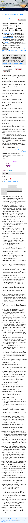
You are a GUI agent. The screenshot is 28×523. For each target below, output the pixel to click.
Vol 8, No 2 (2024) (14, 14)
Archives (7, 14)
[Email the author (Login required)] (25, 36)
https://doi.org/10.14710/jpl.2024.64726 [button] (13, 63)
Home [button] (3, 14)
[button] (2, 47)
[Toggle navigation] (25, 10)
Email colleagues (23, 150)
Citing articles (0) (12, 187)
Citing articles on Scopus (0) (8, 190)
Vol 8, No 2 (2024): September (11, 181)
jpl (2, 10)
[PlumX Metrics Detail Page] (7, 165)
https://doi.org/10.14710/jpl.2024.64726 (16, 18)
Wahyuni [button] (21, 14)
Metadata (4, 193)
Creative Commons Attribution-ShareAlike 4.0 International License (14, 50)
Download (17, 150)
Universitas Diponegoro (15, 518)
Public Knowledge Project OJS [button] (9, 520)
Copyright (18, 190)
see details (11, 170)
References (4, 187)
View (13, 150)
